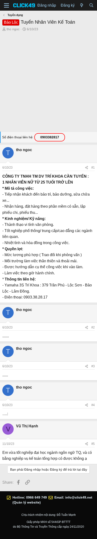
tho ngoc (13, 29)
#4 (93, 405)
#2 (93, 327)
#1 (93, 167)
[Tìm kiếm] (91, 5)
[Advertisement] (48, 82)
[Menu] (6, 5)
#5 (93, 444)
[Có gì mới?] (82, 5)
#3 (93, 366)
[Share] (86, 168)
